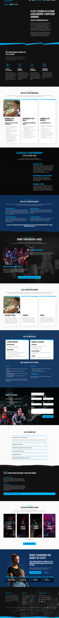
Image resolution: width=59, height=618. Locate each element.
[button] (29, 437)
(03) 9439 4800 (20, 401)
